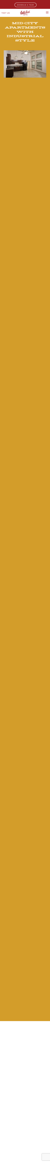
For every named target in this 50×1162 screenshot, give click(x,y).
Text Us (6, 13)
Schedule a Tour (25, 5)
